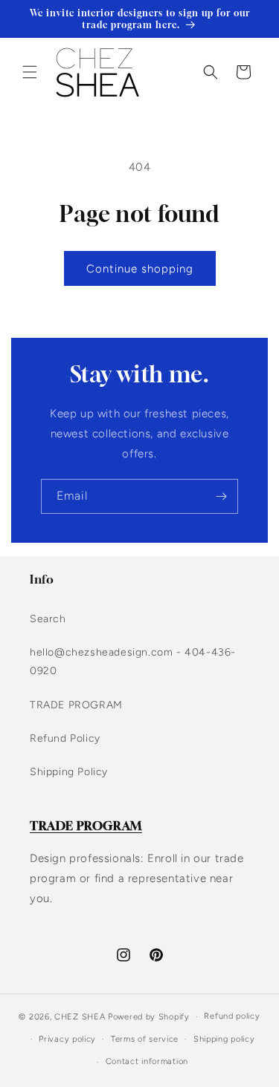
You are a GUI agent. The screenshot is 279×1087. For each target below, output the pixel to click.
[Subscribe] (221, 496)
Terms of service (145, 1039)
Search (48, 619)
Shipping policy (224, 1039)
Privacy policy (67, 1039)
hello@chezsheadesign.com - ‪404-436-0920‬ (133, 661)
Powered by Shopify (149, 1017)
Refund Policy (65, 738)
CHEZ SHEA (79, 1017)
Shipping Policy (69, 772)
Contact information (147, 1061)
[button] (29, 72)
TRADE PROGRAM (76, 705)
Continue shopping (139, 268)
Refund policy (232, 1016)
